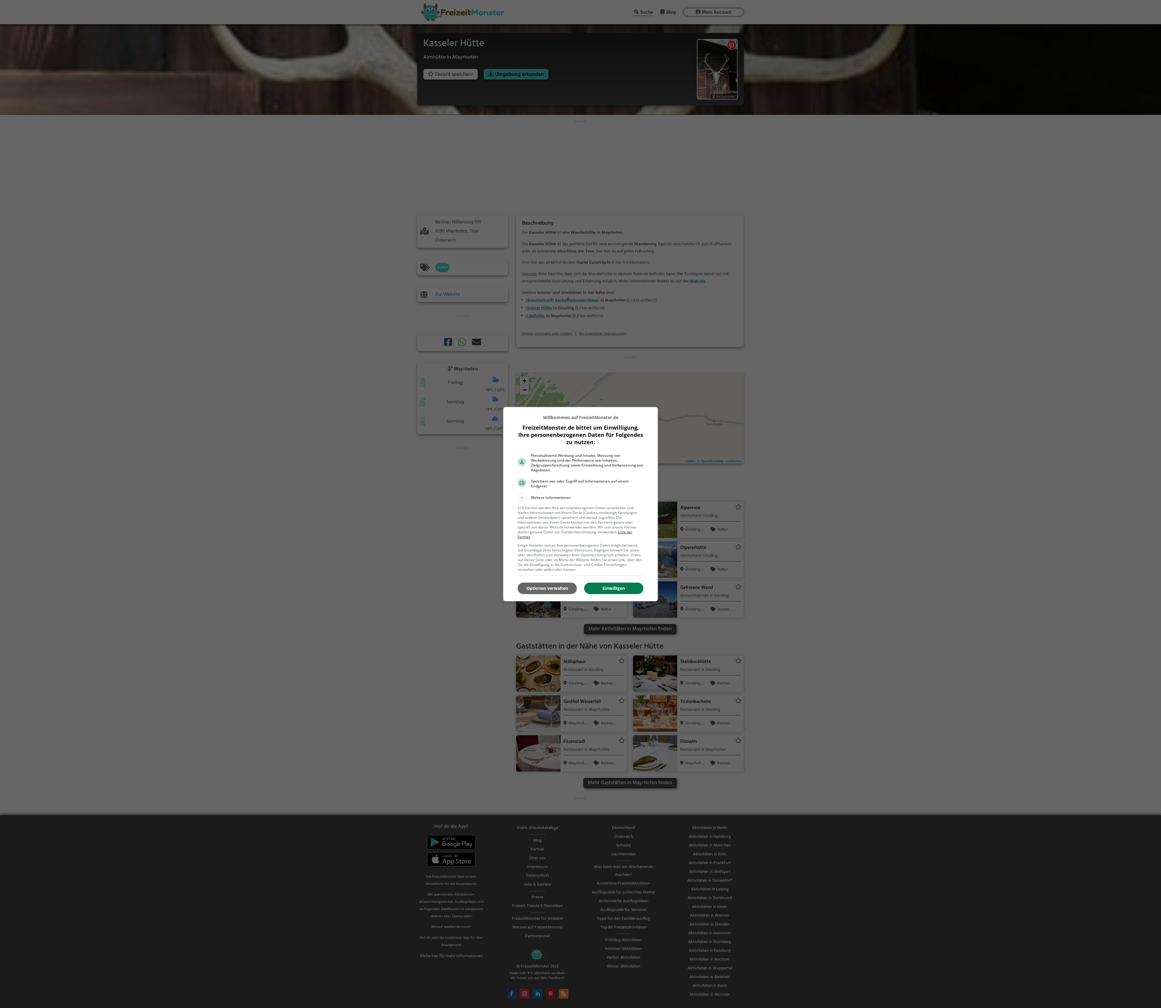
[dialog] (580, 504)
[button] (580, 497)
